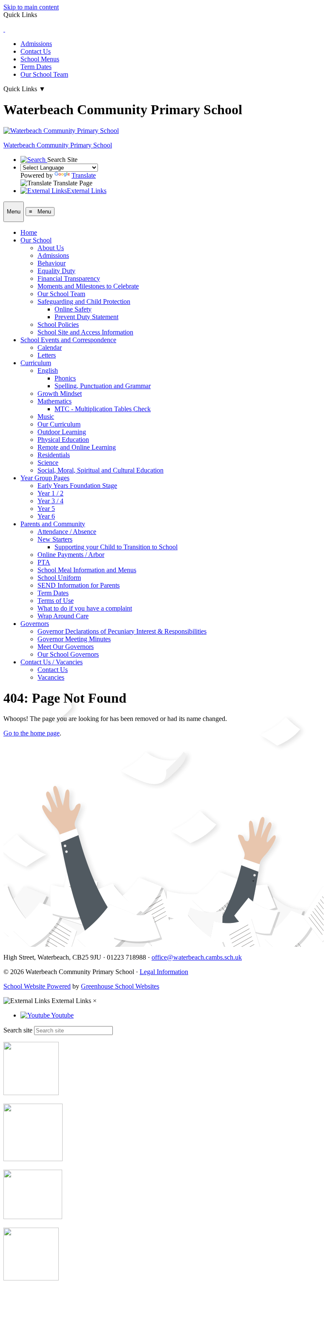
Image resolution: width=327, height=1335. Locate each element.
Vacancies (50, 677)
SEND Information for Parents (78, 585)
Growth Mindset (59, 393)
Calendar (49, 347)
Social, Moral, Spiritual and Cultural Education (100, 470)
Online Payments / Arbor (70, 554)
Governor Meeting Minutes (74, 639)
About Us (50, 247)
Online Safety (73, 309)
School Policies (58, 324)
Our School (36, 240)
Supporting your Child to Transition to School (116, 547)
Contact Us (35, 51)
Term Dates (36, 66)
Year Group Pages (44, 478)
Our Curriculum (58, 424)
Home (28, 232)
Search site (17, 1030)
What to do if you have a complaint (84, 608)
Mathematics (54, 401)
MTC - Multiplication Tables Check (102, 408)
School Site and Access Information (85, 332)
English (47, 370)
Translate (84, 175)
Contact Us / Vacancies (51, 662)
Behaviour (51, 263)
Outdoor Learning (61, 431)
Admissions (36, 43)
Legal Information (164, 971)
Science (47, 462)
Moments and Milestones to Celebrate (88, 286)
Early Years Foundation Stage (77, 485)
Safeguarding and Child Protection (83, 301)
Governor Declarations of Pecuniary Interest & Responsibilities (122, 631)
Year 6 (46, 516)
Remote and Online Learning (76, 447)
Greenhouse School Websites (120, 986)
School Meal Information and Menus (86, 570)
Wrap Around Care (63, 616)
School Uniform (59, 577)
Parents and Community (52, 524)
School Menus (39, 59)
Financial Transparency (68, 278)
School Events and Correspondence (68, 339)
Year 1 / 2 (50, 493)
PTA (43, 562)
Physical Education (63, 439)
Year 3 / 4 (50, 501)
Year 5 (46, 508)
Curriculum (35, 362)
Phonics (65, 378)
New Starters (54, 539)
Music (45, 416)
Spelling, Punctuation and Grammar (102, 385)
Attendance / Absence (66, 531)
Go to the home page (31, 733)
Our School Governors (68, 654)
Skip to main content (31, 7)
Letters (46, 355)
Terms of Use (55, 600)
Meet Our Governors (65, 646)
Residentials (53, 454)
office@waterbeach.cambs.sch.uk (197, 957)
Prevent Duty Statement (86, 316)
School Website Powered (37, 986)
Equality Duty (56, 270)
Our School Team (44, 74)
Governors (34, 623)
